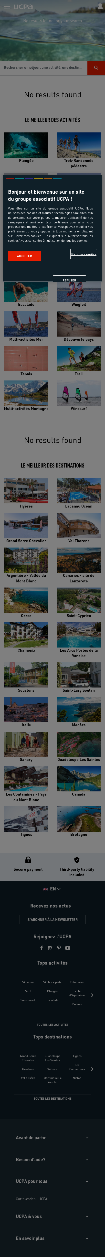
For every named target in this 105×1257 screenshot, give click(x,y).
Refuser (69, 280)
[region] (53, 228)
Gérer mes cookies (83, 254)
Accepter (24, 256)
